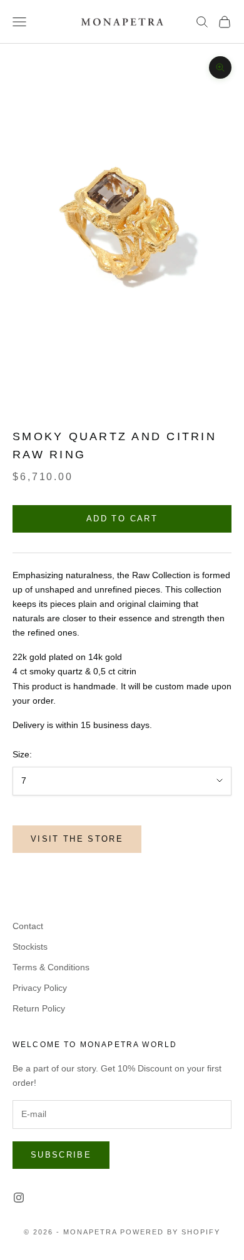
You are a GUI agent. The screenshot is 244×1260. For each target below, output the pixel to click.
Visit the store (77, 839)
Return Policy (39, 1008)
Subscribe (61, 1154)
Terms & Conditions (51, 967)
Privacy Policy (40, 988)
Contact (28, 926)
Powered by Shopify (170, 1232)
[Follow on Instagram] (19, 1197)
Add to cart (122, 518)
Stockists (30, 947)
